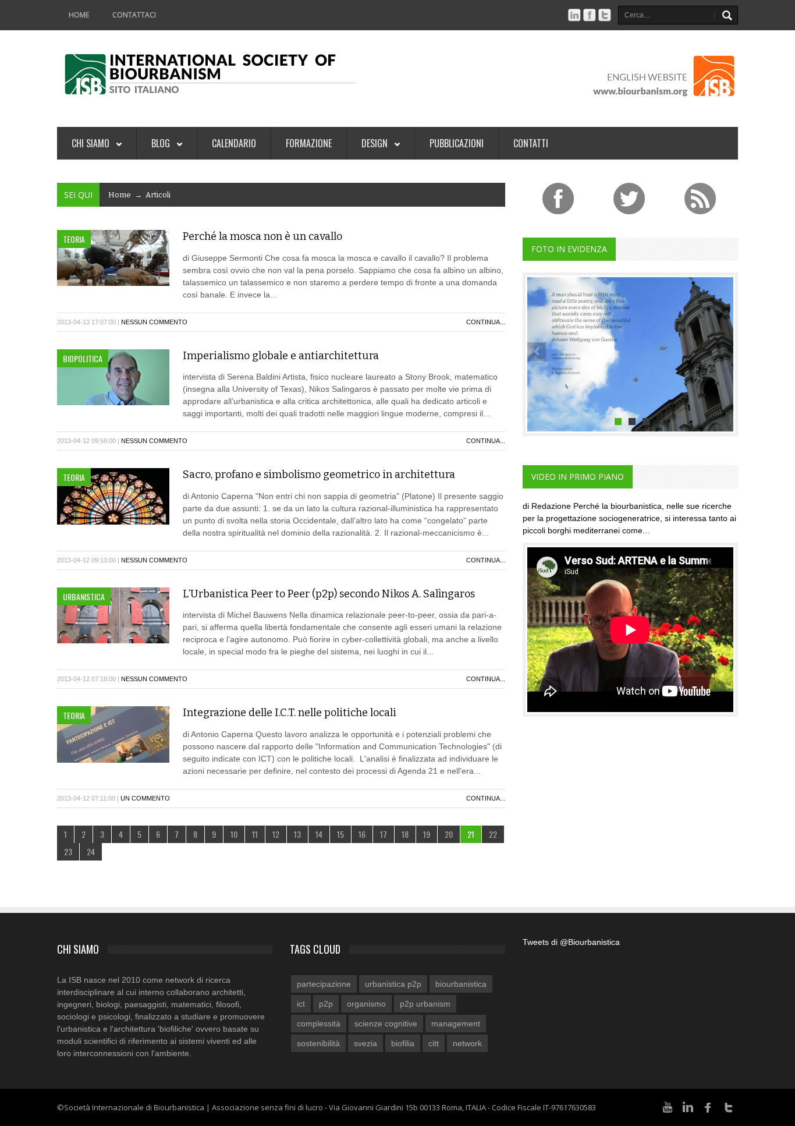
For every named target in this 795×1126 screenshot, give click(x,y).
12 (275, 834)
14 (318, 834)
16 (362, 834)
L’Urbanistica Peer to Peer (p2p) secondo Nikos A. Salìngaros (329, 593)
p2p (326, 1003)
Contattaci (134, 15)
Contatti (530, 143)
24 (91, 851)
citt (433, 1043)
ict (301, 1003)
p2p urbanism (425, 1003)
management (455, 1023)
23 (68, 851)
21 (470, 834)
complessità (318, 1023)
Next (724, 351)
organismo (366, 1003)
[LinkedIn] (688, 1106)
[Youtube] (668, 1106)
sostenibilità (318, 1043)
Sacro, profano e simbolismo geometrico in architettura (319, 474)
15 (340, 834)
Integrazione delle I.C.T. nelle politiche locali (289, 712)
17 (383, 834)
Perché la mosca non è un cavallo (262, 236)
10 (233, 834)
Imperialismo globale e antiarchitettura (281, 355)
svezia (365, 1043)
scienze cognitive (385, 1023)
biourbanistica (461, 984)
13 (297, 834)
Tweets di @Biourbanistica (571, 942)
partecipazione (324, 984)
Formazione (309, 143)
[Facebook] (708, 1106)
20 (449, 834)
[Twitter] (729, 1106)
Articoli (158, 194)
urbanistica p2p (393, 984)
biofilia (402, 1043)
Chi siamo (92, 143)
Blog (161, 143)
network (467, 1043)
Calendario (234, 143)
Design (375, 143)
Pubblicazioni (457, 143)
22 (493, 834)
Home (79, 15)
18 (405, 834)
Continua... (485, 321)
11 (255, 834)
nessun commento (154, 321)
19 (426, 834)
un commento (145, 798)
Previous (536, 351)
